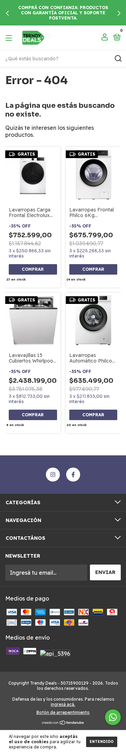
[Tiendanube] (63, 723)
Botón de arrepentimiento (63, 712)
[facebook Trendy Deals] (73, 475)
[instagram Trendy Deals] (53, 475)
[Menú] (10, 37)
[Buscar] (118, 58)
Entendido (102, 741)
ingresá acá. (63, 704)
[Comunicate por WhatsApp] (113, 717)
